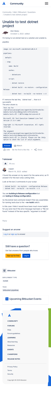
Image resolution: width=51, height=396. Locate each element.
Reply (4, 221)
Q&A (15, 12)
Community (17, 3)
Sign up (14, 234)
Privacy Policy (12, 367)
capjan (11, 169)
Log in (6, 234)
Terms (9, 370)
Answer (7, 145)
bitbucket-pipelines (10, 290)
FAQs (9, 330)
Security (10, 374)
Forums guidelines (13, 333)
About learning (12, 342)
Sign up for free (13, 255)
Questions (32, 12)
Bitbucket (22, 12)
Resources (11, 345)
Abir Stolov (14, 31)
